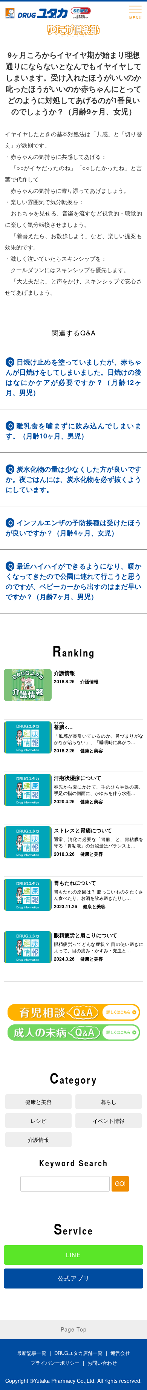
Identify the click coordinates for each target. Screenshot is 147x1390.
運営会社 (120, 1352)
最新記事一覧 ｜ (35, 1352)
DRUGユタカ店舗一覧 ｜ (82, 1352)
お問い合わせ (102, 1362)
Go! (120, 1183)
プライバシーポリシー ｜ (59, 1362)
